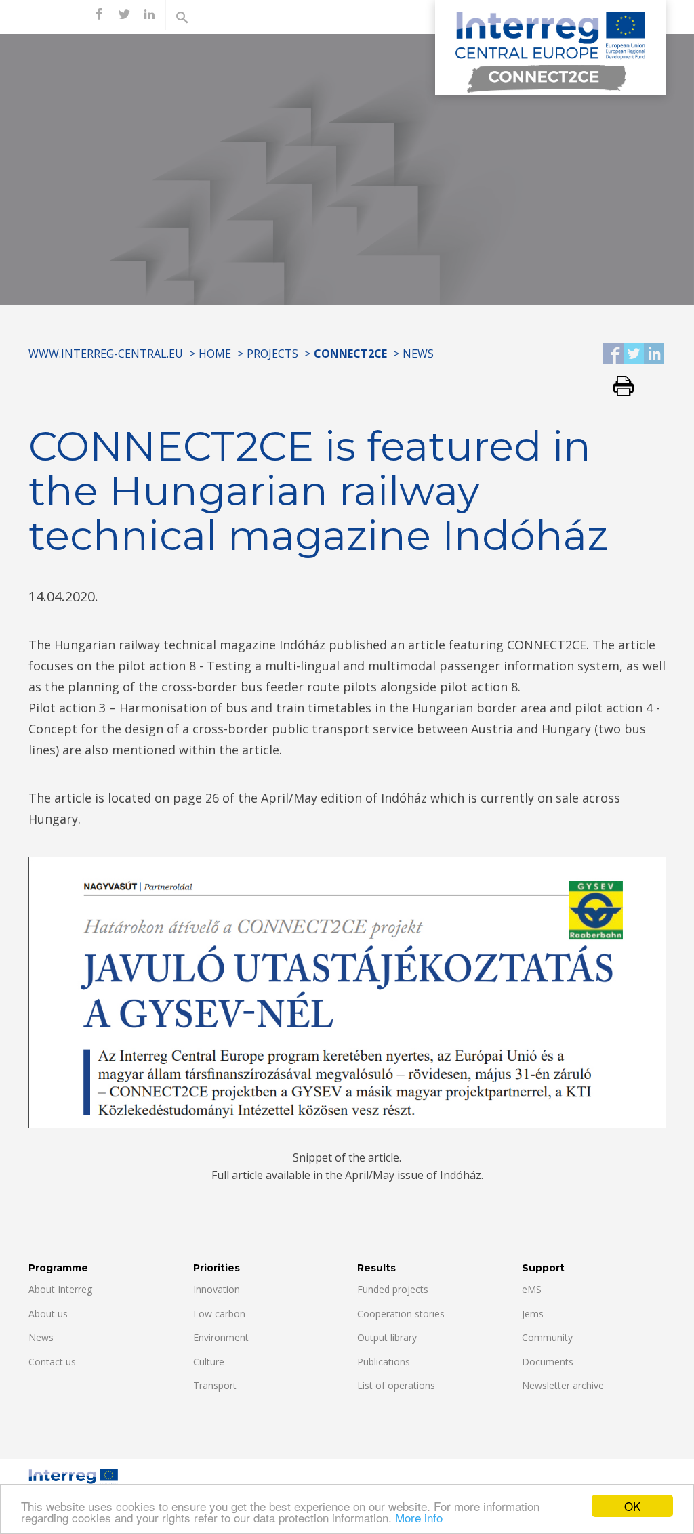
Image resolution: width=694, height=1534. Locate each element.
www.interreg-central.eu (105, 353)
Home (215, 353)
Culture (208, 1361)
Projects (272, 353)
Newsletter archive (563, 1385)
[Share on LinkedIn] (654, 354)
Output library (387, 1337)
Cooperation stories (401, 1313)
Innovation (216, 1289)
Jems (533, 1313)
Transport (215, 1385)
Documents (547, 1361)
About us (48, 1313)
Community (547, 1337)
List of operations (396, 1385)
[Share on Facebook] (613, 354)
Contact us (52, 1361)
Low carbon (219, 1313)
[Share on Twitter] (634, 354)
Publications (383, 1361)
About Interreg (60, 1289)
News (418, 353)
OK (632, 1505)
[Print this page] (618, 387)
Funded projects (392, 1289)
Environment (221, 1337)
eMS (532, 1289)
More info (419, 1517)
